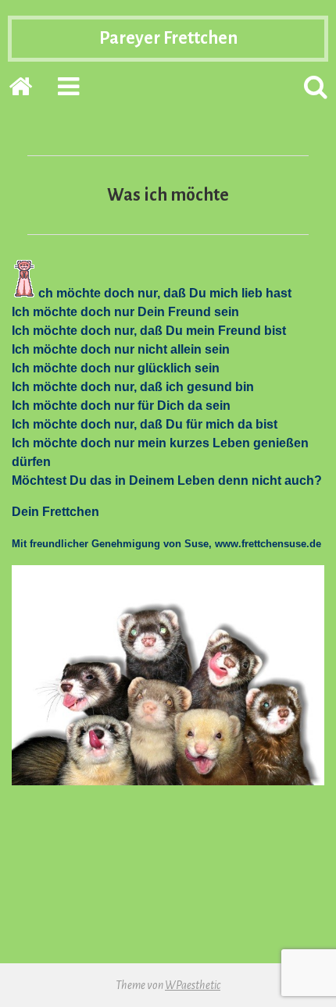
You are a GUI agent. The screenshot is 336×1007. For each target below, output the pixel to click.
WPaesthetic (192, 985)
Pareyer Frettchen (168, 38)
